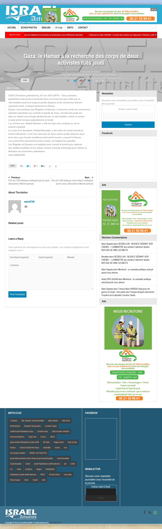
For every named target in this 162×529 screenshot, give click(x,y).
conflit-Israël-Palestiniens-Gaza (21, 431)
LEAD (73, 464)
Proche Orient (54, 474)
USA (43, 480)
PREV (42, 474)
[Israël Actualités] (32, 14)
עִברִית (58, 27)
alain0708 (59, 75)
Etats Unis (32, 437)
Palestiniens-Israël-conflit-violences (23, 474)
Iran (65, 447)
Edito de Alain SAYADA (60, 431)
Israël (28, 464)
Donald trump (42, 431)
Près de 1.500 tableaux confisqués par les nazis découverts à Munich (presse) (29, 180)
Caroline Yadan (51, 426)
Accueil (11, 27)
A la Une (99, 75)
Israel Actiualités (63, 458)
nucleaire (28, 469)
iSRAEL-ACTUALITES (38, 453)
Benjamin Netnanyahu (32, 426)
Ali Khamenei (15, 426)
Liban (19, 469)
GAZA (52, 437)
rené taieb (68, 474)
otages (38, 469)
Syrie (26, 480)
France (43, 437)
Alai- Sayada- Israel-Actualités (33, 420)
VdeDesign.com (55, 522)
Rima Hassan (15, 480)
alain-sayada (53, 420)
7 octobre (13, 420)
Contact (83, 27)
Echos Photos (29, 27)
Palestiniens (50, 469)
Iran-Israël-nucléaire (17, 453)
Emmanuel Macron (17, 437)
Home (8, 88)
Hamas (13, 447)
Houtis (57, 447)
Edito (70, 27)
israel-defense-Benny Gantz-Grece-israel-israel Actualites (31, 458)
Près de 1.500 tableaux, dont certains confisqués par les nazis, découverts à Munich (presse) (72, 180)
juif (65, 464)
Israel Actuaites (15, 464)
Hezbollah (47, 447)
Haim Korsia (72, 442)
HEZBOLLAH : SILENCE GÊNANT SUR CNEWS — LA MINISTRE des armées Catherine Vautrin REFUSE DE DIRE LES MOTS (127, 247)
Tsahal (35, 480)
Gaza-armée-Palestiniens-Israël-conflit (24, 442)
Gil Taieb (46, 442)
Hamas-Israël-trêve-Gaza (29, 447)
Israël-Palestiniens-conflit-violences (47, 464)
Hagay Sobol (58, 442)
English (46, 27)
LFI (11, 469)
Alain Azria (66, 420)
